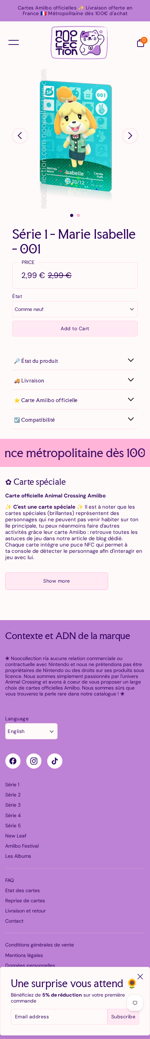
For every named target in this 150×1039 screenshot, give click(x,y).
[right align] (130, 135)
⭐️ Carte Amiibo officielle (46, 400)
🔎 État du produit (36, 361)
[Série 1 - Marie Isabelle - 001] (75, 139)
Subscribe (123, 1016)
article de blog (89, 538)
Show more (56, 581)
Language (17, 719)
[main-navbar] (13, 42)
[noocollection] (79, 43)
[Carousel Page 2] (78, 215)
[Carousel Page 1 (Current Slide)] (71, 215)
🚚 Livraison (29, 380)
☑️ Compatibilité (34, 419)
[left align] (20, 135)
